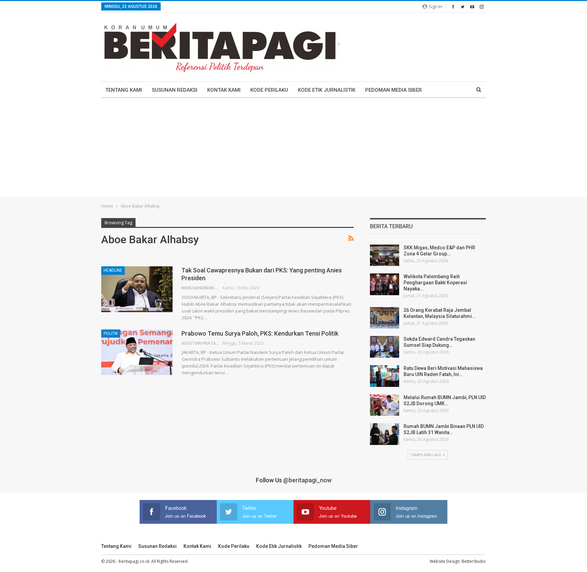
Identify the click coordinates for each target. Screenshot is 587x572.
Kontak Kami (224, 90)
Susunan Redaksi (174, 90)
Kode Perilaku (269, 90)
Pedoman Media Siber (393, 90)
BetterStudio (474, 561)
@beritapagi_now (307, 480)
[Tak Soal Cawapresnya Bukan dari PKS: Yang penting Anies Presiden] (137, 289)
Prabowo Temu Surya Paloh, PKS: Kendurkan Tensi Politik (261, 333)
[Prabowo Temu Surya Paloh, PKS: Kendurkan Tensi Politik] (137, 352)
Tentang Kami (123, 90)
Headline (113, 270)
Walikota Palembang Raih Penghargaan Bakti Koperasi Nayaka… (435, 282)
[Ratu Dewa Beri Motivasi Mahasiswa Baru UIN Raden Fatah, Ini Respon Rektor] (384, 376)
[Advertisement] (293, 149)
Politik (111, 333)
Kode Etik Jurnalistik (326, 90)
